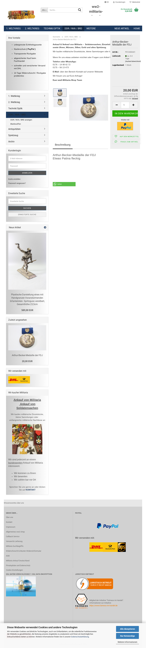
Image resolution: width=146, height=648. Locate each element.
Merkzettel (135, 2)
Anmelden (27, 173)
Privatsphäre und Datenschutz (18, 565)
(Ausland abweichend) (133, 61)
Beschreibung (62, 144)
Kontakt (9, 522)
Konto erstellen (14, 179)
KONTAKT (31, 490)
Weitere (91, 28)
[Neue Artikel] (45, 227)
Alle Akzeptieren (127, 629)
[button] (106, 2)
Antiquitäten (14, 129)
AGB (8, 556)
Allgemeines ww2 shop (15, 532)
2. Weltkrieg (32, 28)
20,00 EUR (27, 361)
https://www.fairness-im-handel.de (103, 605)
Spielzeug (13, 135)
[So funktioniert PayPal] (107, 526)
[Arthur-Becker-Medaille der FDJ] (88, 108)
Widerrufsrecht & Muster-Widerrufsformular (23, 551)
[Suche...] (79, 10)
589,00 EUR (27, 310)
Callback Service (12, 536)
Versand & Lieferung (14, 541)
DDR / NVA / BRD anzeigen (21, 120)
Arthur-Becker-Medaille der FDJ (27, 355)
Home (137, 28)
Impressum (10, 527)
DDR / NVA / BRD (73, 28)
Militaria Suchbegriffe (14, 546)
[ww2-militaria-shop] (21, 15)
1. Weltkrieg (13, 28)
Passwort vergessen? (17, 183)
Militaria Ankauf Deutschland (17, 561)
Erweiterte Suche (27, 215)
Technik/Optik (52, 28)
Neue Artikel (121, 28)
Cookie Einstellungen (14, 570)
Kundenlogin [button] (120, 2)
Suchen (27, 208)
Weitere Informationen (127, 642)
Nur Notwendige (127, 636)
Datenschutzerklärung (80, 637)
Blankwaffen (15, 124)
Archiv (11, 141)
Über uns (9, 517)
